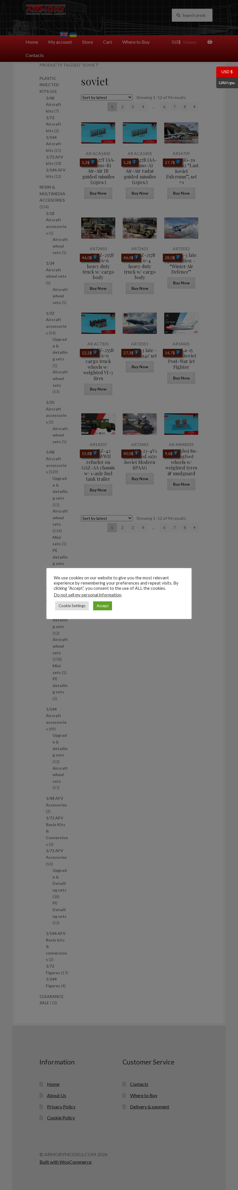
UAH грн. (225, 82)
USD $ (224, 71)
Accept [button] (103, 605)
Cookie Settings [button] (72, 605)
